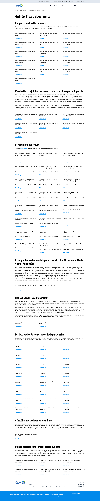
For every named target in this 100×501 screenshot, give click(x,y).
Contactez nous (36, 486)
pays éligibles (23, 148)
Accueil (16, 10)
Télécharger (18, 38)
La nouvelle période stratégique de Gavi (59, 1)
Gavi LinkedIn (83, 484)
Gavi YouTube (83, 486)
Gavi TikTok (79, 486)
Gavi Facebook (79, 484)
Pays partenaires (54, 5)
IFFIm (47, 486)
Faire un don (31, 484)
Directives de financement (44, 1)
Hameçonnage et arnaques (72, 486)
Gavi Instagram (81, 484)
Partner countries (23, 10)
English (78, 1)
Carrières (30, 486)
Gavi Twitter (81, 486)
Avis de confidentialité (52, 486)
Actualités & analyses (76, 5)
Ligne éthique (70, 1)
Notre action (45, 5)
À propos (39, 5)
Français (82, 1)
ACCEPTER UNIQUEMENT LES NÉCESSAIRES (80, 496)
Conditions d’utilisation (61, 486)
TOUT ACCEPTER (74, 498)
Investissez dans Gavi (65, 5)
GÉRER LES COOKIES (76, 493)
